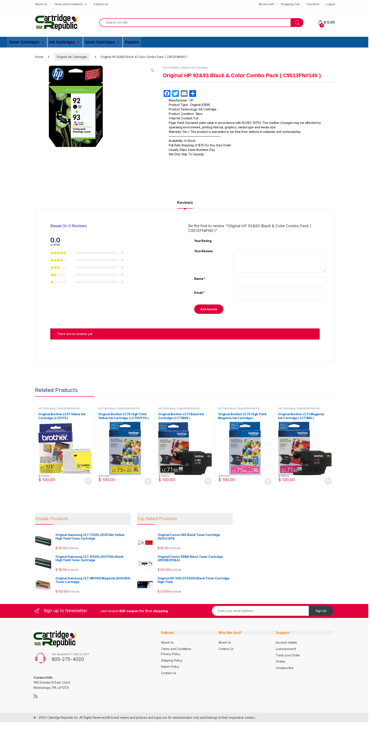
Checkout (312, 4)
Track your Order (288, 655)
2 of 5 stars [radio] (239, 240)
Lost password (286, 649)
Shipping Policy (171, 660)
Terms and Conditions (68, 4)
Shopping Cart (290, 4)
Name (199, 278)
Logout (330, 4)
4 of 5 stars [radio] (247, 240)
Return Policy (170, 666)
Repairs (132, 42)
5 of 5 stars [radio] (251, 240)
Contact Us (100, 4)
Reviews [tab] (185, 203)
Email (199, 292)
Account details (286, 642)
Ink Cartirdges (62, 42)
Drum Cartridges (100, 42)
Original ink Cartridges (72, 57)
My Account (267, 4)
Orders (280, 661)
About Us (41, 4)
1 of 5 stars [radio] (235, 240)
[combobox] (195, 22)
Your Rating (202, 241)
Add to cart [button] (88, 481)
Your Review (203, 251)
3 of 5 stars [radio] (243, 240)
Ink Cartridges (171, 67)
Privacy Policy (171, 654)
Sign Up (321, 611)
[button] (152, 70)
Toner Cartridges (24, 42)
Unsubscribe (284, 668)
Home (39, 57)
